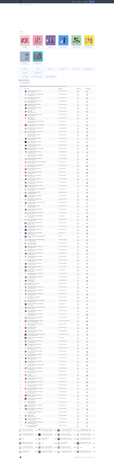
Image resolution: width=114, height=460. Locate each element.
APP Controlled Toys (89, 47)
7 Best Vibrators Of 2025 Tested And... (35, 222)
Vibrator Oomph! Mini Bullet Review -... (35, 340)
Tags (22, 4)
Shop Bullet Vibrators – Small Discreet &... (36, 273)
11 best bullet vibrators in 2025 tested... (35, 128)
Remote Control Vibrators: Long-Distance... (36, 303)
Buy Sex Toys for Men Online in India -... (35, 330)
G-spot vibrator (31, 217)
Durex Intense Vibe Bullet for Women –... (36, 293)
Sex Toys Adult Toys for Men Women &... (35, 276)
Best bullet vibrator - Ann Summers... (35, 368)
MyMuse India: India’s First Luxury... (35, 395)
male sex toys (30, 338)
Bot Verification (31, 280)
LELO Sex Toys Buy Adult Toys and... (35, 90)
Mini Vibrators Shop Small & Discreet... (35, 253)
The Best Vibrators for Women (33, 205)
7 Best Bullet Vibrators (32, 327)
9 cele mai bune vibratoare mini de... (35, 141)
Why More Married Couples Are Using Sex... (36, 334)
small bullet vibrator (38, 76)
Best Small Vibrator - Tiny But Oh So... (35, 195)
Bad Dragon (30, 111)
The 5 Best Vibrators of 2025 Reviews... (35, 317)
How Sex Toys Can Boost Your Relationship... (36, 236)
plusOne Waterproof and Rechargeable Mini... (37, 188)
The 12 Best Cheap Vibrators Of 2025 (35, 351)
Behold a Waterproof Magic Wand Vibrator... (36, 307)
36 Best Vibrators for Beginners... (34, 97)
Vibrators (25, 47)
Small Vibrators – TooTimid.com (34, 297)
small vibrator (25, 76)
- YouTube (29, 374)
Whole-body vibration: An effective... (35, 229)
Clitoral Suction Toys (29, 4)
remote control (30, 305)
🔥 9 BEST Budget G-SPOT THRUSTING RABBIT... (37, 161)
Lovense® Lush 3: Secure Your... (34, 283)
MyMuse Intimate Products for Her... (35, 107)
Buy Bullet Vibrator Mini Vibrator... (34, 104)
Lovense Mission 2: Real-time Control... (35, 249)
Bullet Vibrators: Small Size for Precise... (35, 165)
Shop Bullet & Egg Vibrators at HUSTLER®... (36, 300)
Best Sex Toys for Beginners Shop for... (35, 219)
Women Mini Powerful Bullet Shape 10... (36, 422)
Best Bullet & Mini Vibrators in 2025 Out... (36, 148)
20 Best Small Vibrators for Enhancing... (35, 155)
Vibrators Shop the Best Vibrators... (35, 138)
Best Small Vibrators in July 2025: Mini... (35, 408)
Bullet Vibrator (30, 117)
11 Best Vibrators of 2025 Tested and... (35, 266)
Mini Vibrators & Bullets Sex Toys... (34, 151)
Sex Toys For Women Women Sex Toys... (35, 185)
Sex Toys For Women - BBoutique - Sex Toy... (36, 202)
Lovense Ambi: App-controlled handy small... (36, 239)
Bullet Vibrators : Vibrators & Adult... (35, 199)
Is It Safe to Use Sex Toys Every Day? (35, 232)
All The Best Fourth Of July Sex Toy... (35, 344)
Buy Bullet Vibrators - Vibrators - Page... (35, 226)
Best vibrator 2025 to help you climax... (35, 182)
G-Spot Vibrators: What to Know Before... (36, 215)
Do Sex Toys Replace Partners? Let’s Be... (35, 320)
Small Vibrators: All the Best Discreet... (35, 398)
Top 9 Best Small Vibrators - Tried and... (35, 256)
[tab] (21, 31)
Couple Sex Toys (76, 47)
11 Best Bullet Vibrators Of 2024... (34, 192)
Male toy (79, 1)
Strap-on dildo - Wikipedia (33, 425)
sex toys (29, 237)
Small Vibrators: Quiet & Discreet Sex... (35, 371)
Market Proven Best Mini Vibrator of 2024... (36, 121)
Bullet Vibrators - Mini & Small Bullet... (35, 259)
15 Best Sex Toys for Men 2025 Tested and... (36, 124)
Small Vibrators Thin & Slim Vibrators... (35, 361)
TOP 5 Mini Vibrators (32, 401)
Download (92, 1)
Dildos (37, 47)
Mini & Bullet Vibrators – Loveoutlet (35, 354)
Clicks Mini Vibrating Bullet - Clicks (34, 418)
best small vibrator (50, 76)
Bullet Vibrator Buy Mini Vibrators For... (35, 246)
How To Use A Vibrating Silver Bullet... (35, 388)
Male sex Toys (63, 47)
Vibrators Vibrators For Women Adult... (35, 209)
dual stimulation (31, 271)
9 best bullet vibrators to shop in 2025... (35, 131)
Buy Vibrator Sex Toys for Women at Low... (36, 94)
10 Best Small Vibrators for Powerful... (35, 405)
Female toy (85, 1)
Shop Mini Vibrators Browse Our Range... (36, 212)
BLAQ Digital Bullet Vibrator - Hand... (35, 101)
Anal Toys (50, 47)
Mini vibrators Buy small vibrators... (35, 178)
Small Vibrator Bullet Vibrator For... (34, 144)
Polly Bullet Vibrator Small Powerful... (35, 411)
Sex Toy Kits (25, 63)
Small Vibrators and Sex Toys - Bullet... (35, 313)
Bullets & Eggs (30, 415)
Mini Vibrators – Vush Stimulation (34, 175)
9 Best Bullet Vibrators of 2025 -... (34, 134)
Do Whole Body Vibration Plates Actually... (36, 364)
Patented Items (37, 63)
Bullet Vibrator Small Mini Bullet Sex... (35, 158)
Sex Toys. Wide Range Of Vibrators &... (35, 310)
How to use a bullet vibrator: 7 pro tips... (36, 384)
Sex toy (73, 1)
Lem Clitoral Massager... (32, 242)
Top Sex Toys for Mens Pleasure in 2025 (35, 337)
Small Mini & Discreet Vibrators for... (35, 172)
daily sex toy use (31, 234)
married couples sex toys (32, 335)
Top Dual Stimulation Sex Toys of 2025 (35, 270)
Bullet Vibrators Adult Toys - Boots (34, 357)
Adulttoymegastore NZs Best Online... (35, 114)
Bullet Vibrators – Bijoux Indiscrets (34, 347)
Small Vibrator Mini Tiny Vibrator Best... (35, 290)
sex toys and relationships (33, 321)
